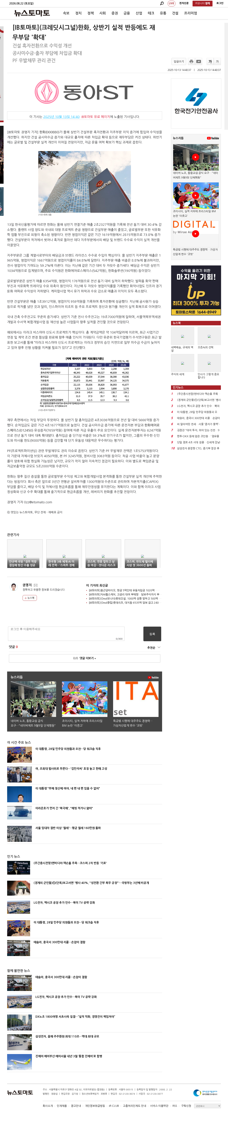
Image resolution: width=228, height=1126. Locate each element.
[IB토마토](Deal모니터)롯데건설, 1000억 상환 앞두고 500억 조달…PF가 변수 (133, 598)
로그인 (219, 3)
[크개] (210, 61)
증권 (115, 13)
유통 (163, 13)
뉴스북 (30, 598)
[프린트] (191, 61)
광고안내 (76, 1105)
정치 (78, 13)
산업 (139, 13)
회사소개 (48, 1105)
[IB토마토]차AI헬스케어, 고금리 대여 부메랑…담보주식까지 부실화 (126, 594)
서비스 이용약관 (159, 1105)
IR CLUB (114, 1105)
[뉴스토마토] (32, 13)
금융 (127, 13)
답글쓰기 (179, 61)
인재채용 (62, 1105)
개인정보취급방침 (95, 1105)
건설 (175, 13)
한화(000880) (49, 132)
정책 (90, 13)
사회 (102, 13)
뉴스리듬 (178, 138)
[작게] (217, 61)
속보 (66, 13)
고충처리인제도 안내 (134, 1105)
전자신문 (184, 3)
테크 (151, 13)
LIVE (171, 3)
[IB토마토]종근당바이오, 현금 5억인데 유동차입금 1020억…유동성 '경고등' (132, 590)
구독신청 (186, 1105)
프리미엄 (190, 13)
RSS (174, 1105)
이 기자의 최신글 (97, 585)
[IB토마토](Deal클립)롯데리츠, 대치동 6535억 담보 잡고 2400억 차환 (129, 602)
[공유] (198, 61)
